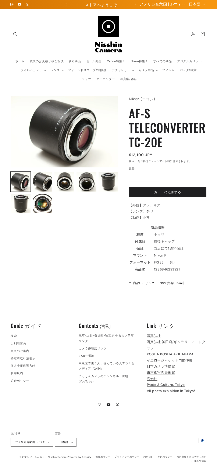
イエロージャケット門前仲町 (170, 360)
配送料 (142, 161)
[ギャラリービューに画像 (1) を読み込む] (21, 182)
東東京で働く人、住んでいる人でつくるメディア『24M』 (106, 366)
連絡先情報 (200, 461)
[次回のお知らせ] (135, 4)
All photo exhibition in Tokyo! (171, 391)
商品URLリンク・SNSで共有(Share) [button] (158, 283)
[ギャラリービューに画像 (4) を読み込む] (86, 182)
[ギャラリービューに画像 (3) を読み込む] (64, 182)
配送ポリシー (165, 456)
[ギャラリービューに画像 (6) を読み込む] (21, 204)
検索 (14, 336)
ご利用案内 (18, 343)
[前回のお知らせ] (66, 4)
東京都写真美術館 (161, 372)
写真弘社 (154, 336)
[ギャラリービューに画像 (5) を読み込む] (108, 182)
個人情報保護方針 (23, 366)
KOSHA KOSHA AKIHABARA (170, 354)
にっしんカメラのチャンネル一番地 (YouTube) (103, 378)
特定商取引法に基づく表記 (191, 456)
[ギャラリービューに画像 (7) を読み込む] (43, 204)
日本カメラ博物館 (161, 366)
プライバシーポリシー (126, 456)
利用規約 (17, 373)
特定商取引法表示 (23, 358)
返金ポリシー (20, 381)
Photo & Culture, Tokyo (166, 385)
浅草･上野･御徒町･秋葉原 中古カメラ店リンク (106, 338)
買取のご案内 (20, 351)
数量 (132, 168)
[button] (15, 34)
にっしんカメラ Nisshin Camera (48, 457)
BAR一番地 (86, 356)
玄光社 (152, 379)
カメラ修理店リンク (92, 348)
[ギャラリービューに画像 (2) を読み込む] (43, 182)
